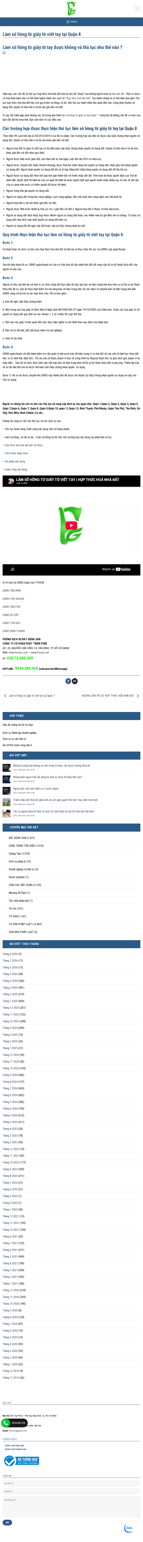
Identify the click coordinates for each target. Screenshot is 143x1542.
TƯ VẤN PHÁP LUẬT (20, 924)
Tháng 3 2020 (10, 1351)
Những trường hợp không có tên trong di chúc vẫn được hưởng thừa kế (51, 765)
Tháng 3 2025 (10, 1034)
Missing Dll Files (17, 892)
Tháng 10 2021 (11, 1229)
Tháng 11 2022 (11, 1155)
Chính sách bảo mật (13, 1445)
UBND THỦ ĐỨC (11, 623)
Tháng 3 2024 (10, 1115)
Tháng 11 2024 (11, 1061)
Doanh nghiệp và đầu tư (21, 869)
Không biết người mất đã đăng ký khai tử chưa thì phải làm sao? (47, 777)
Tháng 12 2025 (11, 1007)
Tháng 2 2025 (10, 1041)
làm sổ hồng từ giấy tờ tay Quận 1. (80, 115)
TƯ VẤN (13, 916)
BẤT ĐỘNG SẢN (17, 838)
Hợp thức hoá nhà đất (78, 98)
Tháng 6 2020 (10, 1330)
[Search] (137, 9)
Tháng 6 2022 (10, 1189)
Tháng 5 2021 (10, 1256)
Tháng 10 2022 (11, 1162)
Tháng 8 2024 (10, 1081)
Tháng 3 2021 (10, 1270)
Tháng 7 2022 (10, 1182)
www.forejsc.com (18, 652)
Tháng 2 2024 (10, 1122)
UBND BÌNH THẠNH (14, 631)
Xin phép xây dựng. (15, 461)
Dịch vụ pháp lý (17, 861)
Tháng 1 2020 (10, 1364)
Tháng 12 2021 (11, 1216)
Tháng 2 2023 (10, 1142)
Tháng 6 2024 (10, 1095)
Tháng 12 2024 (11, 1055)
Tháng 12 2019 (11, 1371)
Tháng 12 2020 (11, 1290)
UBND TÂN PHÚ (11, 606)
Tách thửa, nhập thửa (16, 453)
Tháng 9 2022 (10, 1169)
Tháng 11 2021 (11, 1223)
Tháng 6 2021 (10, 1250)
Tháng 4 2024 (10, 1108)
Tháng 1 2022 (10, 1209)
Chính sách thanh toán (14, 1449)
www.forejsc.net (40, 652)
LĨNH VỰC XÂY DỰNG (21, 885)
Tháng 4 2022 (10, 1196)
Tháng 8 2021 (10, 1236)
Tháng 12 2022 (11, 1149)
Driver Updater (17, 877)
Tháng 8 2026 (10, 954)
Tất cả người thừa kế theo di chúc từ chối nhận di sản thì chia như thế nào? (54, 811)
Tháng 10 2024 (11, 1068)
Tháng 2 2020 (10, 1357)
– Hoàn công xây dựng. (15, 469)
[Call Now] (5, 1423)
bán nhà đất (118, 94)
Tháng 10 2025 (11, 1021)
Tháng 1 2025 (10, 1048)
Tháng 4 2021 (10, 1263)
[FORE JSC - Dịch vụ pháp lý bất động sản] (71, 8)
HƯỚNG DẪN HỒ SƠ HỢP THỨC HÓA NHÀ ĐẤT (108, 696)
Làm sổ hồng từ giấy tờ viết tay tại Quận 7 (31, 696)
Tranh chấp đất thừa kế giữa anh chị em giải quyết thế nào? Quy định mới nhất (55, 800)
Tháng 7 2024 (10, 1088)
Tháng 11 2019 (11, 1377)
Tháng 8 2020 (10, 1317)
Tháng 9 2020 (10, 1310)
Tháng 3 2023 (10, 1135)
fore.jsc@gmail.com (18, 1430)
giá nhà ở (50, 209)
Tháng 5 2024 (10, 1102)
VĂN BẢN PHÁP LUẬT (21, 932)
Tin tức (13, 908)
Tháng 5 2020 (10, 1337)
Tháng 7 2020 (10, 1324)
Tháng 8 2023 (10, 1128)
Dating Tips (15, 853)
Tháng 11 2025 (11, 1014)
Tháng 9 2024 (10, 1075)
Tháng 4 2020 (10, 1344)
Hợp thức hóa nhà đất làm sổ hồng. (23, 445)
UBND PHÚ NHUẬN (13, 598)
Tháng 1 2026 (10, 1001)
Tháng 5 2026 (10, 974)
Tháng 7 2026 (10, 960)
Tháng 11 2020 (11, 1297)
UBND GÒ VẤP (11, 615)
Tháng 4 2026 (10, 981)
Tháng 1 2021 (10, 1283)
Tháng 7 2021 (10, 1243)
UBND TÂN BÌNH (12, 590)
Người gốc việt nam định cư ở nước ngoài (35, 788)
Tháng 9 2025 (10, 1028)
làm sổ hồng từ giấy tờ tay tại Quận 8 (104, 128)
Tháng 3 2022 (10, 1203)
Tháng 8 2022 (10, 1176)
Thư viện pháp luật (19, 900)
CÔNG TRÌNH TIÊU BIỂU (22, 845)
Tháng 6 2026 (10, 967)
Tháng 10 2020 (11, 1303)
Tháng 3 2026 (10, 987)
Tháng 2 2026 (10, 994)
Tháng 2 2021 (10, 1276)
